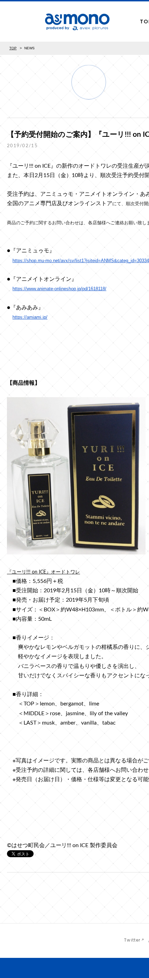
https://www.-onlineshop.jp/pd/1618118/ (59, 288)
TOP (13, 48)
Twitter (132, 940)
